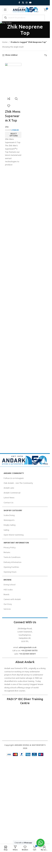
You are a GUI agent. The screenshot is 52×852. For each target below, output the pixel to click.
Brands (6, 594)
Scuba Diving (9, 515)
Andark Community (14, 473)
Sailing (6, 530)
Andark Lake (9, 488)
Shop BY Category (13, 510)
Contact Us (8, 502)
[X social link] (23, 3)
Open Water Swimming (14, 535)
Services (7, 609)
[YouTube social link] (30, 3)
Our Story (8, 604)
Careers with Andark (12, 599)
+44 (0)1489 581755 (29, 650)
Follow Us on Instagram (14, 478)
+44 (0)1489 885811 (27, 654)
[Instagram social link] (26, 3)
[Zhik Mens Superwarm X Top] (13, 79)
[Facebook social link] (19, 3)
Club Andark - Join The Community (18, 483)
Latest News (9, 497)
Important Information (16, 542)
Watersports (9, 520)
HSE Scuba (8, 589)
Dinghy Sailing (9, 525)
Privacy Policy (10, 547)
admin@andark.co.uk (28, 647)
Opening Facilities (11, 567)
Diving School (9, 584)
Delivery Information (12, 562)
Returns (7, 552)
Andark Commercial (12, 493)
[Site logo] (25, 9)
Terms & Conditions (12, 557)
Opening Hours (10, 572)
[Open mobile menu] (5, 10)
